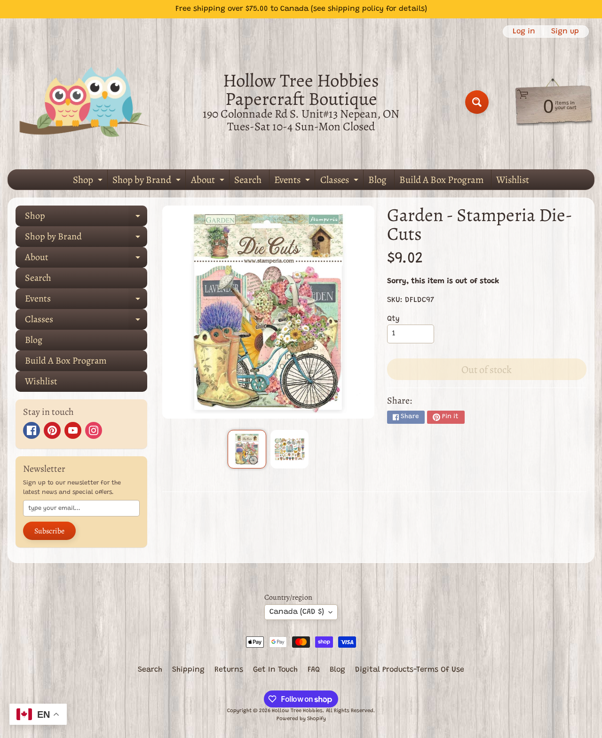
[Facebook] (31, 430)
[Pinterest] (52, 430)
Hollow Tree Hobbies (297, 711)
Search (247, 179)
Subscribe (49, 531)
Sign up (565, 31)
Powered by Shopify (301, 719)
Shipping (188, 670)
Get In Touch (275, 670)
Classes (340, 181)
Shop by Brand (147, 181)
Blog (377, 179)
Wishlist (512, 179)
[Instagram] (93, 430)
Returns (228, 670)
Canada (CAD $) (296, 612)
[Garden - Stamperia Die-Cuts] (247, 449)
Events (293, 181)
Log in (524, 31)
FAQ (314, 670)
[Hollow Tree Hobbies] (85, 102)
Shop (89, 181)
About (209, 181)
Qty (393, 319)
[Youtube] (72, 430)
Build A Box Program (441, 179)
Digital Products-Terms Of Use (409, 670)
